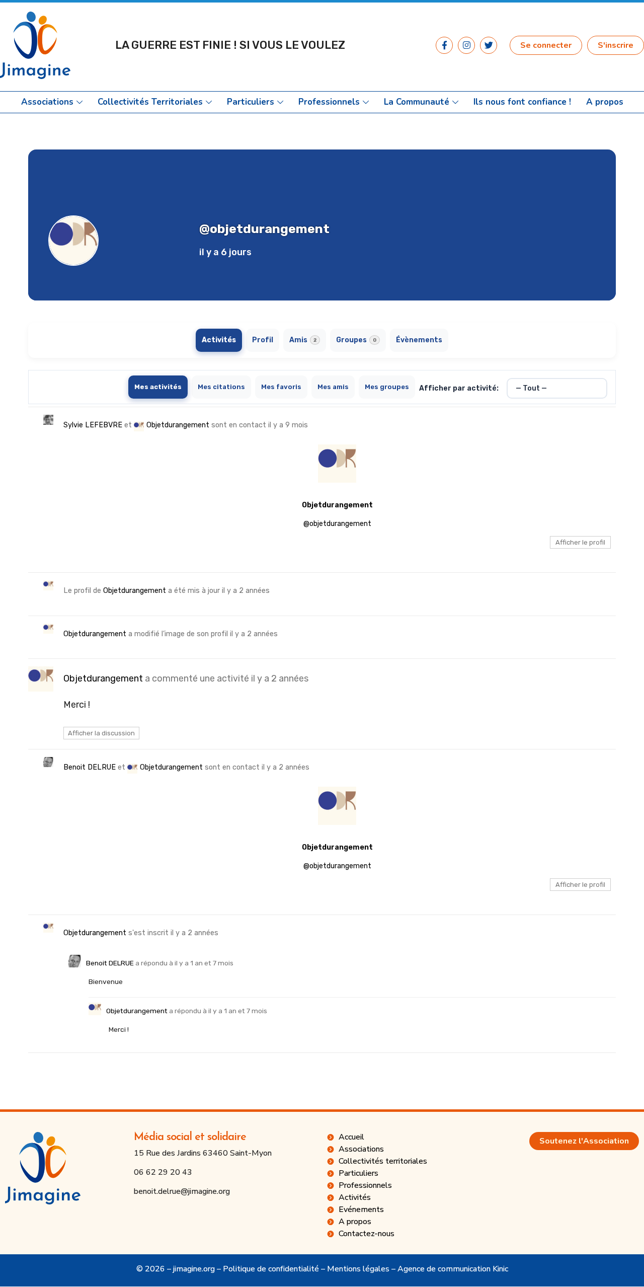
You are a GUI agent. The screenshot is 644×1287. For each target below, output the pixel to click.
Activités (219, 340)
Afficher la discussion (101, 733)
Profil (262, 340)
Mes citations (221, 387)
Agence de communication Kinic (452, 1268)
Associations (47, 102)
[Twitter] (488, 45)
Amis (302, 340)
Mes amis (333, 387)
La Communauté (416, 102)
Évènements (419, 340)
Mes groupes (387, 387)
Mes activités (158, 387)
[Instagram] (466, 45)
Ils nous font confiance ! (522, 102)
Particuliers (250, 102)
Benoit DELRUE (89, 767)
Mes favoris (281, 387)
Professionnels (329, 102)
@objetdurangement (337, 523)
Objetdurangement (177, 425)
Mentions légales (358, 1268)
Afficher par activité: (459, 388)
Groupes (356, 340)
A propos (604, 102)
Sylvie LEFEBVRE (92, 425)
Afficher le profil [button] (580, 542)
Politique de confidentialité (271, 1268)
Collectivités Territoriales (150, 102)
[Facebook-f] (444, 45)
